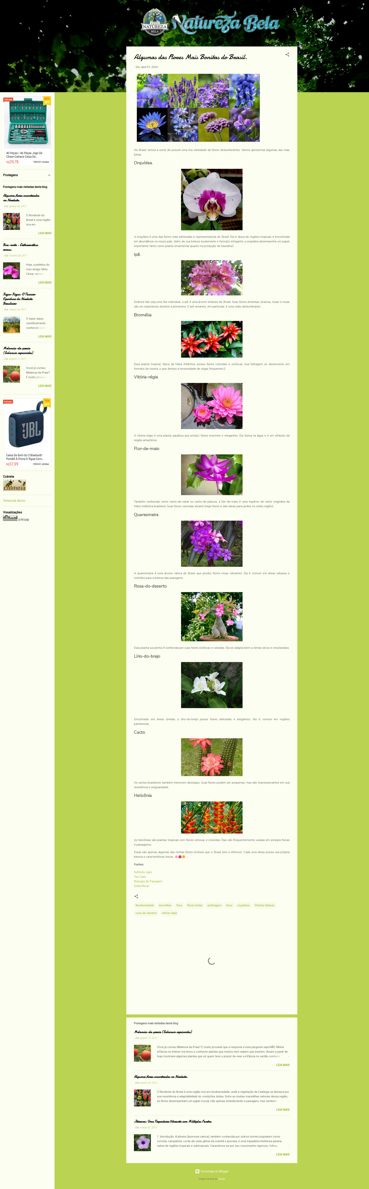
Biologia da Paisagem (148, 881)
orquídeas (243, 905)
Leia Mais (283, 1065)
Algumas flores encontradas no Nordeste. (161, 1076)
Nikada (221, 1179)
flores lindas (195, 905)
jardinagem (214, 905)
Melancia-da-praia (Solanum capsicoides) (163, 1032)
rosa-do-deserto (146, 913)
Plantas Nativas (264, 905)
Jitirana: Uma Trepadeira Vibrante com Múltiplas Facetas (172, 1121)
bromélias (165, 905)
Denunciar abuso (14, 500)
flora (179, 905)
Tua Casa (140, 877)
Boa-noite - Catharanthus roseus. (20, 247)
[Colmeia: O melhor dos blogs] (14, 490)
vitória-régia (169, 913)
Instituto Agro (143, 872)
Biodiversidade (145, 905)
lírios (229, 905)
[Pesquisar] (295, 10)
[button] (287, 55)
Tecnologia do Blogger (214, 1171)
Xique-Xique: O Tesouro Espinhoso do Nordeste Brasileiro (19, 299)
